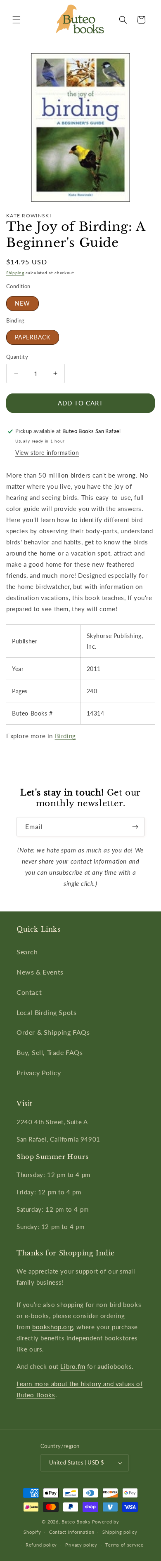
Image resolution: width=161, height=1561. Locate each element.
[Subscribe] (135, 826)
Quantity (17, 356)
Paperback (32, 337)
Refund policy (41, 1544)
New (22, 303)
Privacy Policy (39, 1072)
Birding (65, 735)
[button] (16, 20)
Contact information (71, 1532)
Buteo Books (76, 1521)
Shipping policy (119, 1532)
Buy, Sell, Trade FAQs (50, 1052)
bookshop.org (52, 1326)
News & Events (40, 972)
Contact (29, 992)
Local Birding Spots (46, 1012)
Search (27, 952)
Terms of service (124, 1544)
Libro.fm (72, 1366)
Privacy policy (81, 1544)
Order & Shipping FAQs (53, 1032)
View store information (47, 452)
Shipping (15, 272)
